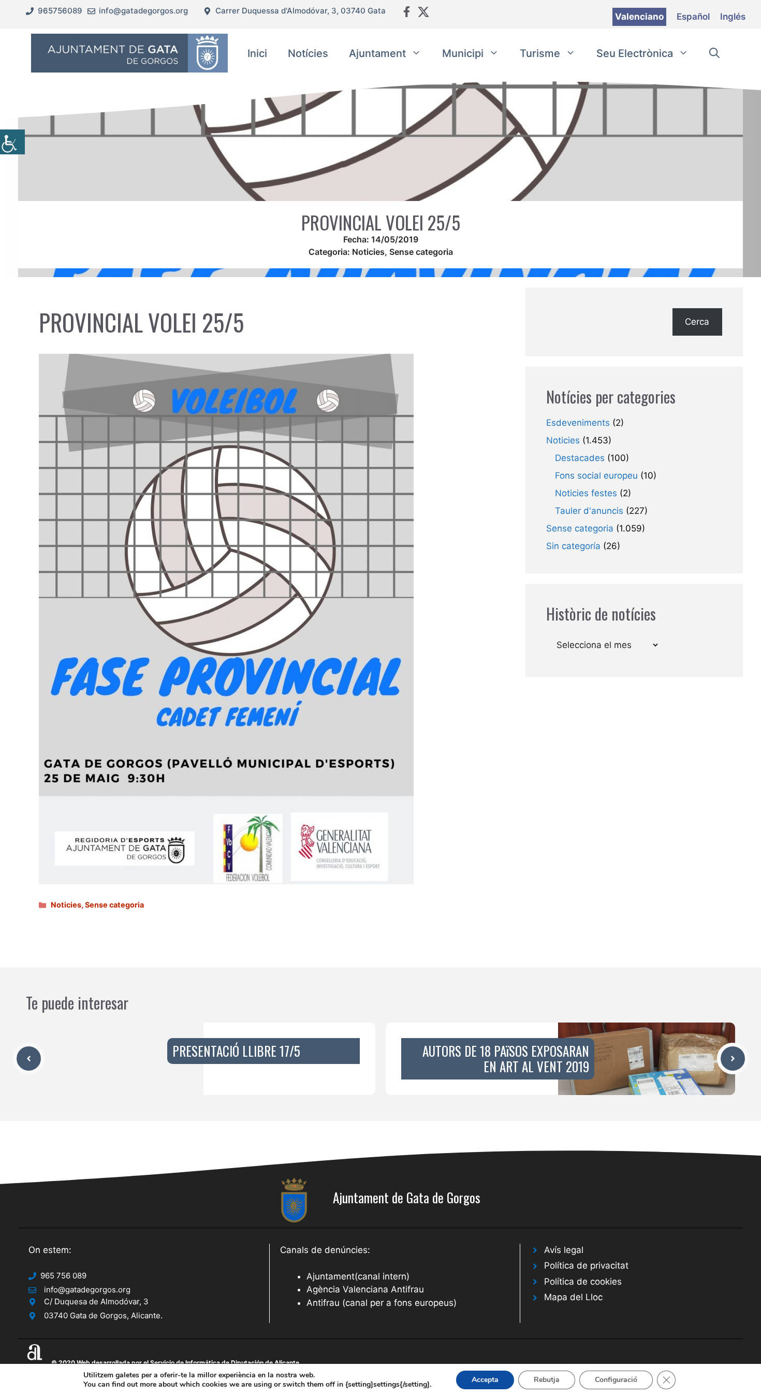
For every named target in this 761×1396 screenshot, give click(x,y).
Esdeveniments (578, 423)
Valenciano (639, 16)
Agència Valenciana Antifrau (365, 1289)
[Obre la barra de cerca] (714, 53)
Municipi (463, 53)
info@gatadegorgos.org (143, 11)
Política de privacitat (586, 1265)
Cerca (697, 321)
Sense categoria (421, 252)
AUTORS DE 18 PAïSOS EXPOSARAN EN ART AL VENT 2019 (505, 1058)
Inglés (732, 16)
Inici (257, 53)
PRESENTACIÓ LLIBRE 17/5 (236, 1050)
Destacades (580, 458)
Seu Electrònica (634, 53)
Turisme (540, 53)
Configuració (616, 1380)
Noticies (368, 252)
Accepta (485, 1380)
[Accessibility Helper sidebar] (12, 141)
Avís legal (563, 1250)
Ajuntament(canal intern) (357, 1276)
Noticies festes (586, 493)
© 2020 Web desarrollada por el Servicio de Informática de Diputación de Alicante (175, 1362)
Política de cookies (583, 1281)
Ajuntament (377, 53)
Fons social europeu (596, 475)
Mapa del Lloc (573, 1297)
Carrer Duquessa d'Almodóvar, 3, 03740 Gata (300, 11)
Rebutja (547, 1380)
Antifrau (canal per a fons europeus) (381, 1303)
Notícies (308, 53)
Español (693, 16)
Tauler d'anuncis (589, 511)
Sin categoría (573, 546)
